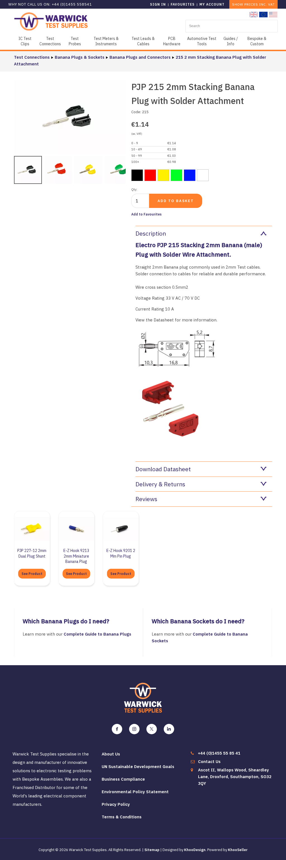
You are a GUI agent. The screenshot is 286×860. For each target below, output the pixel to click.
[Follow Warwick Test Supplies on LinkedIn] (169, 729)
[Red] (150, 175)
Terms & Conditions (122, 816)
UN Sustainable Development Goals (138, 766)
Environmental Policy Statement (135, 791)
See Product (32, 574)
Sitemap (151, 849)
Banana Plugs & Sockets (79, 57)
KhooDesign (195, 849)
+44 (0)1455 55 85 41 (219, 753)
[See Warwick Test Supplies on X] (151, 729)
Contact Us (209, 761)
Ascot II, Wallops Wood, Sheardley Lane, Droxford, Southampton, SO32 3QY (234, 776)
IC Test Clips (25, 41)
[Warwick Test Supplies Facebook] (117, 729)
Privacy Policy (116, 804)
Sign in (158, 4)
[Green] (176, 175)
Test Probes (75, 41)
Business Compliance (123, 779)
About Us (111, 754)
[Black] (137, 175)
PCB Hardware (171, 41)
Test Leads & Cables (143, 41)
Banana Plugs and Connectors (140, 57)
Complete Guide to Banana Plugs (98, 634)
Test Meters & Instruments (106, 41)
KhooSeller (238, 849)
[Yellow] (163, 175)
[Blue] (190, 175)
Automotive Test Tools (201, 41)
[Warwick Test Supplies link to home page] (51, 21)
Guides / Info (230, 41)
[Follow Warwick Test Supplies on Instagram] (134, 729)
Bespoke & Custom (256, 41)
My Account (212, 4)
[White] (203, 175)
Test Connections (50, 41)
